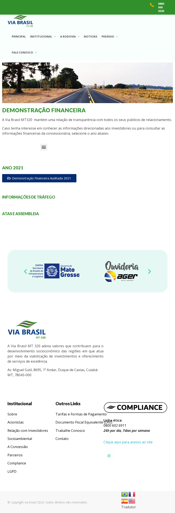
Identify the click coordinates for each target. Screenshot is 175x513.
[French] (132, 493)
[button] (9, 83)
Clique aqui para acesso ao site (128, 442)
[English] (132, 500)
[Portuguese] (124, 493)
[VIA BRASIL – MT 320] (20, 21)
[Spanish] (124, 500)
